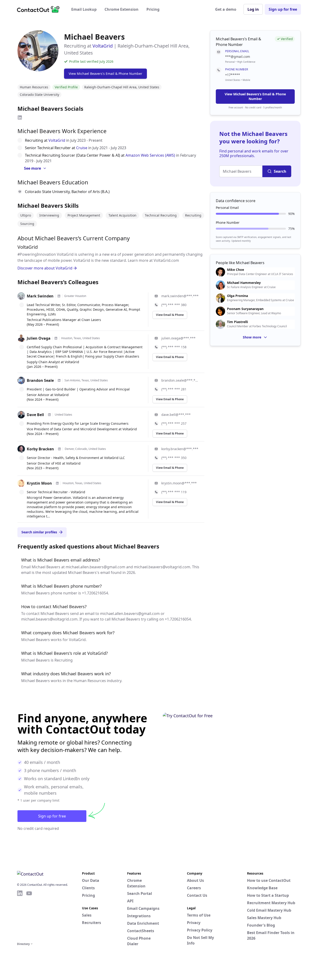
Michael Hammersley (244, 283)
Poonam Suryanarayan (245, 309)
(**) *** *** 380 (173, 305)
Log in (253, 9)
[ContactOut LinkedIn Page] (20, 915)
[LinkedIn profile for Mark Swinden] (59, 296)
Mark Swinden (40, 296)
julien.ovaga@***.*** (178, 338)
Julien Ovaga (39, 338)
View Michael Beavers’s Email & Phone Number (255, 96)
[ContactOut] (40, 9)
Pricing (152, 9)
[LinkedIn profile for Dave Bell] (49, 414)
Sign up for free (283, 9)
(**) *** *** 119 (173, 492)
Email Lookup (84, 9)
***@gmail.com (237, 56)
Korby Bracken (40, 449)
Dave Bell (35, 414)
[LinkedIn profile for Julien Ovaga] (55, 338)
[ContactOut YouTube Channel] (29, 915)
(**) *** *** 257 (173, 423)
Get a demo (225, 9)
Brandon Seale (40, 380)
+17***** (232, 74)
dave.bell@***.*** (176, 414)
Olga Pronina (237, 296)
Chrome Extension (122, 9)
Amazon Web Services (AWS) (150, 155)
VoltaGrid (102, 46)
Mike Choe (235, 270)
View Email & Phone (170, 315)
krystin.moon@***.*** (179, 483)
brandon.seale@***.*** (180, 380)
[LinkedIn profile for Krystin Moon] (57, 483)
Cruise (81, 147)
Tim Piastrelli (237, 322)
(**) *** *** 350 (173, 457)
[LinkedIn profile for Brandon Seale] (59, 380)
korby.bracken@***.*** (179, 449)
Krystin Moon (39, 483)
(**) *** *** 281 (173, 389)
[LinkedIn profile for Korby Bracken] (59, 449)
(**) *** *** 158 (173, 347)
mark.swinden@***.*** (180, 296)
